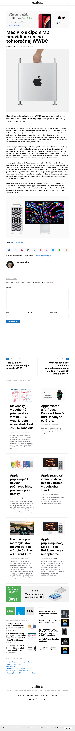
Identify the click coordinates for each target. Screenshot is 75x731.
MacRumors (22, 242)
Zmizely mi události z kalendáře (17, 668)
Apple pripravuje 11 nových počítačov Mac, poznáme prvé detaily (21, 485)
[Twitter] (33, 699)
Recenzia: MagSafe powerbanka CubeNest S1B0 (48, 613)
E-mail (30, 312)
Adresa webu (53, 312)
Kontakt (54, 695)
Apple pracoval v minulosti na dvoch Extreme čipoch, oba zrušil (52, 483)
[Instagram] (36, 699)
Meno (7, 312)
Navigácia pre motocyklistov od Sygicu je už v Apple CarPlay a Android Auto (21, 547)
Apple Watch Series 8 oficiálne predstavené (48, 649)
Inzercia (21, 695)
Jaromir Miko (11, 46)
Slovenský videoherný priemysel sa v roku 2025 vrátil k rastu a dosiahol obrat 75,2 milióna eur (21, 417)
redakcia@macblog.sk (43, 256)
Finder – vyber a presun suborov (17, 671)
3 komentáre (54, 558)
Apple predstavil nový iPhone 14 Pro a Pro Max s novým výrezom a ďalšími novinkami (48, 632)
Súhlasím (68, 728)
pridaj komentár (32, 46)
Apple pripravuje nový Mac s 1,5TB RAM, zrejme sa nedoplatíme (52, 547)
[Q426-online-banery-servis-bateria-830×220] (37, 19)
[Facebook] (30, 699)
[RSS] (45, 699)
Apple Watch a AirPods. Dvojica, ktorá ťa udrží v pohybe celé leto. (52, 413)
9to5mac (14, 242)
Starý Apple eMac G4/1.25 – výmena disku (21, 673)
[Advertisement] (37, 340)
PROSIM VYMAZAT (12, 666)
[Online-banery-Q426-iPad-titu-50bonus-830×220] (37, 594)
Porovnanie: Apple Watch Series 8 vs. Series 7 (49, 621)
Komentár (9, 287)
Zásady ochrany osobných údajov (37, 695)
